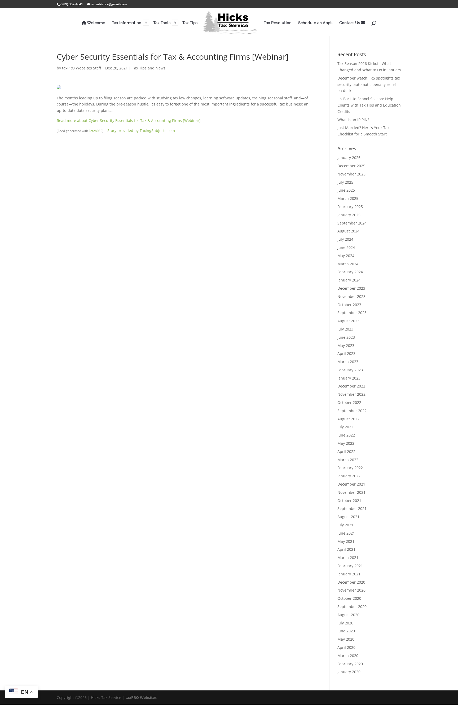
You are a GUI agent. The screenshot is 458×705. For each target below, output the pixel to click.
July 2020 (345, 622)
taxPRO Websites (141, 697)
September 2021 (352, 508)
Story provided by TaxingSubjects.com (141, 130)
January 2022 (348, 475)
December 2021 (351, 484)
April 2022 (346, 451)
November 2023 (351, 296)
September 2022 (352, 410)
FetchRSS (95, 131)
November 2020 (351, 590)
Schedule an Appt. (315, 23)
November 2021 (351, 492)
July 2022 (345, 426)
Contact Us (350, 23)
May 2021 (345, 541)
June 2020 (346, 630)
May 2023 (345, 345)
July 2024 (345, 239)
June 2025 (346, 190)
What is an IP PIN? (353, 119)
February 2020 (350, 663)
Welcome (95, 23)
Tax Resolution (278, 23)
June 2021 (346, 533)
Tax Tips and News (148, 67)
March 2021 (347, 557)
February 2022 (350, 467)
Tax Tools (161, 23)
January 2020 (348, 671)
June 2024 (346, 247)
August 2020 (348, 614)
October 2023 (349, 304)
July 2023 (345, 329)
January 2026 (348, 157)
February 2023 (350, 369)
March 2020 (347, 655)
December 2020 (351, 582)
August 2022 (348, 418)
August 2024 (348, 230)
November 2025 (351, 174)
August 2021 (348, 516)
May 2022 (345, 443)
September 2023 (352, 312)
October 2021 (349, 500)
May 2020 (345, 639)
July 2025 (345, 182)
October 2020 (349, 598)
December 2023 (351, 288)
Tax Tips (189, 23)
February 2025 (350, 206)
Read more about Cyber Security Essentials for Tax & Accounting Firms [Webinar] (129, 120)
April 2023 (346, 353)
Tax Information (126, 23)
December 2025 (351, 165)
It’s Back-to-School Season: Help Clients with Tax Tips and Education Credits (369, 105)
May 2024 (345, 255)
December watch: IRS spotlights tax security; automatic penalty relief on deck (368, 84)
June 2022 (346, 435)
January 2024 (348, 280)
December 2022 (351, 386)
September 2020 (352, 606)
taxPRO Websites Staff (81, 67)
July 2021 (345, 524)
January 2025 (348, 214)
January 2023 (348, 378)
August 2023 (348, 320)
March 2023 (347, 361)
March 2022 (347, 459)
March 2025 (347, 198)
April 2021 (346, 549)
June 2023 (346, 337)
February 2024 (350, 271)
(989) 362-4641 (71, 4)
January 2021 (348, 573)
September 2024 (352, 223)
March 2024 (347, 263)
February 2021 (350, 565)
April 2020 (346, 647)
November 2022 (351, 394)
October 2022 (349, 402)
